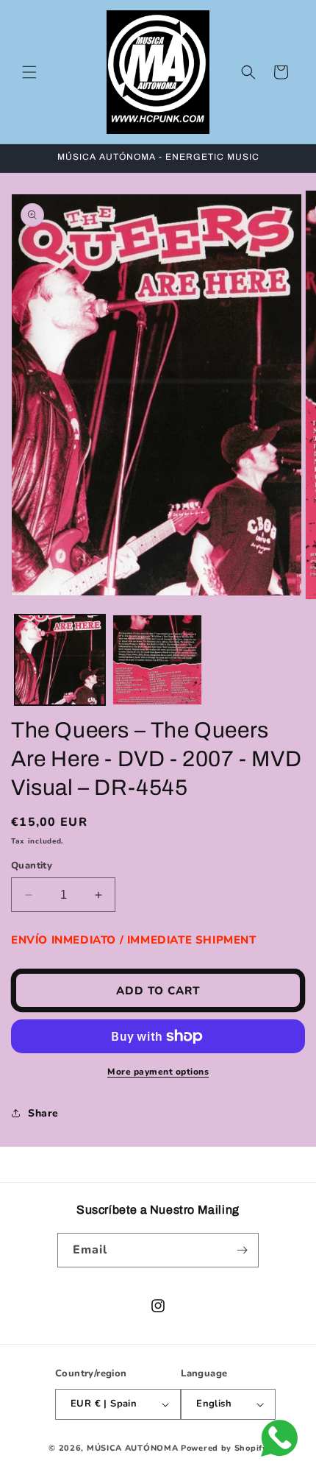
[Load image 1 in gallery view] (60, 660)
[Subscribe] (242, 1250)
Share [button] (43, 1113)
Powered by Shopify (224, 1448)
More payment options (158, 1072)
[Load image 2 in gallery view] (157, 660)
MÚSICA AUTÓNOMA (133, 1448)
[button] (29, 72)
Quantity (31, 865)
